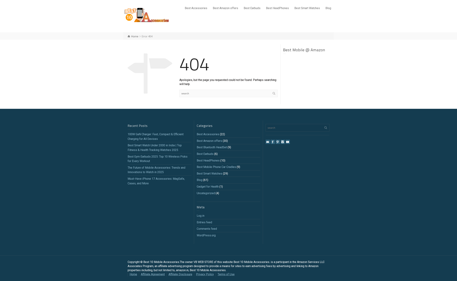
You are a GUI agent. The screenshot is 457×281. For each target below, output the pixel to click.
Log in (200, 215)
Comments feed (207, 228)
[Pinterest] (278, 142)
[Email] (268, 142)
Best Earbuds (252, 8)
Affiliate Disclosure (180, 274)
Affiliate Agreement (153, 274)
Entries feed (204, 222)
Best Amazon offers (225, 8)
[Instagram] (283, 142)
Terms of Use (226, 274)
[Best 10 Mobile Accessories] (146, 16)
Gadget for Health (208, 186)
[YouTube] (288, 142)
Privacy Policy (205, 274)
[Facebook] (273, 142)
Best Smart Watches (307, 8)
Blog (328, 8)
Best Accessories (196, 8)
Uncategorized (206, 193)
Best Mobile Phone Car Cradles (216, 167)
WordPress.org (206, 235)
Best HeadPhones (277, 8)
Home (133, 274)
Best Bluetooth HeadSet (212, 147)
